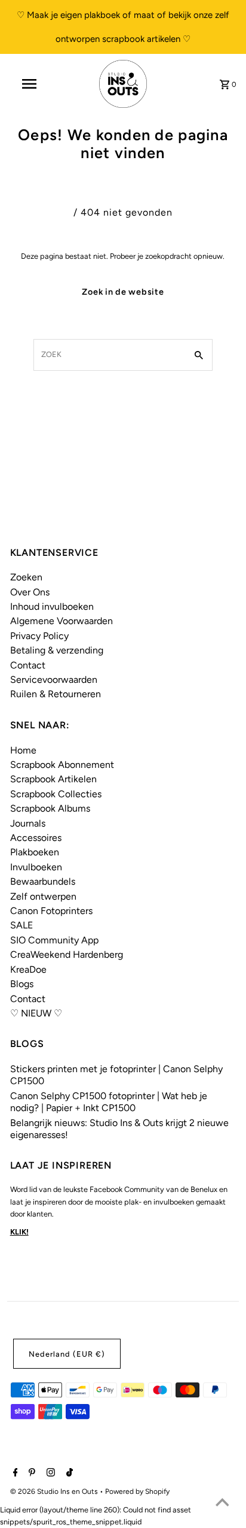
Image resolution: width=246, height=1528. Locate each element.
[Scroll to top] (222, 1504)
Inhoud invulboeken (52, 606)
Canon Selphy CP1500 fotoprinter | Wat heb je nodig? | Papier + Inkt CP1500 (108, 1102)
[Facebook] (14, 1473)
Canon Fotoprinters (51, 910)
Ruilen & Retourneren (55, 694)
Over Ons (30, 592)
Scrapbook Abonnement (62, 764)
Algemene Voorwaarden (61, 621)
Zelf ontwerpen (43, 896)
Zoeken (26, 577)
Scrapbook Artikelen (53, 779)
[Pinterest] (30, 1473)
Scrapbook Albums (50, 808)
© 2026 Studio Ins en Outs (55, 1491)
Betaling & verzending (56, 650)
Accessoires (35, 837)
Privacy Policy (39, 636)
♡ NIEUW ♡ (36, 1013)
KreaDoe (28, 969)
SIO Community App (54, 940)
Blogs (21, 984)
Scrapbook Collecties (56, 794)
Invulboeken (36, 867)
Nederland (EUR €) (67, 1354)
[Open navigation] (30, 84)
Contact (27, 665)
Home (23, 750)
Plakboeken (34, 852)
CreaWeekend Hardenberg (66, 954)
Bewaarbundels (42, 881)
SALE (21, 925)
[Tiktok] (68, 1473)
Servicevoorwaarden (53, 679)
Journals (27, 823)
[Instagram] (49, 1473)
